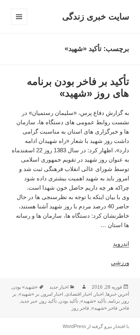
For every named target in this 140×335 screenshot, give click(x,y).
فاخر (124, 308)
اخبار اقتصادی (78, 294)
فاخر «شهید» (104, 308)
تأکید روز (48, 301)
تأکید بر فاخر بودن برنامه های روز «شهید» (78, 87)
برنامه (114, 301)
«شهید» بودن (25, 287)
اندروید (121, 243)
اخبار (98, 294)
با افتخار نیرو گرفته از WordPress (96, 326)
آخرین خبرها (117, 294)
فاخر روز (80, 308)
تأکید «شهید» (93, 301)
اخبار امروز (52, 294)
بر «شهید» (29, 294)
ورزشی (120, 262)
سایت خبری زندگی (95, 16)
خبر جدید (29, 301)
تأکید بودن (68, 301)
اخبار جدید (58, 287)
